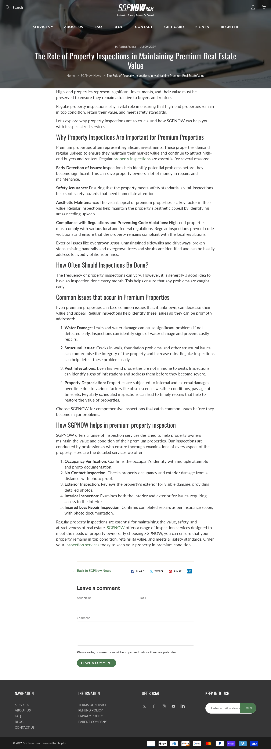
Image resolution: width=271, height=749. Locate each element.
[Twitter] (144, 706)
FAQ (98, 27)
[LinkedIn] (183, 706)
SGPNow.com (31, 743)
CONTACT (144, 27)
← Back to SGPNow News (91, 570)
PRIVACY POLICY (90, 716)
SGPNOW (116, 527)
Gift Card (174, 27)
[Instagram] (163, 706)
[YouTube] (173, 706)
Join (248, 708)
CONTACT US (25, 727)
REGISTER (229, 27)
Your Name (84, 598)
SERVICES (42, 27)
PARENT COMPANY (92, 722)
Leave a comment (96, 663)
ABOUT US (73, 27)
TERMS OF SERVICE (92, 705)
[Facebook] (154, 706)
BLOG (118, 27)
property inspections (132, 158)
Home (71, 75)
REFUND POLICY (90, 710)
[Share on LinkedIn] (189, 571)
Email (142, 598)
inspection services (82, 544)
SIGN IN (202, 27)
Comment (83, 618)
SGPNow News (91, 75)
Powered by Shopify (54, 743)
